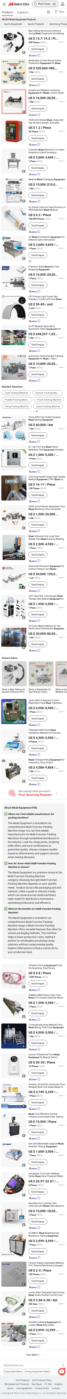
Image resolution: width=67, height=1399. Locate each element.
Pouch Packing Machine (49, 399)
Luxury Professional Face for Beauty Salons (44, 1055)
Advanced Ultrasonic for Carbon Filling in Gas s (46, 567)
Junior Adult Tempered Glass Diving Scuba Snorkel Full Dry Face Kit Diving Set (46, 1293)
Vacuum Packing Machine (48, 392)
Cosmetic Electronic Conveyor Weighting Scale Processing (46, 151)
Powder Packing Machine (17, 399)
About (10, 1388)
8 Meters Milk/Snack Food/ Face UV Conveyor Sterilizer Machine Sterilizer (47, 996)
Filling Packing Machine (17, 406)
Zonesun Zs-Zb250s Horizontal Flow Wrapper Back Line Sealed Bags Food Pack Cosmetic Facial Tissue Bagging (47, 1085)
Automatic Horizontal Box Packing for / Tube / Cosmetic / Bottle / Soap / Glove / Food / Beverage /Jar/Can (45, 357)
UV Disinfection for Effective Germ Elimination (46, 238)
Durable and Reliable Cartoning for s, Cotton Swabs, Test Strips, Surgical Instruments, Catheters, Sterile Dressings (46, 91)
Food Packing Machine (16, 392)
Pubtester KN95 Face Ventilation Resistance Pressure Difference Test (44, 731)
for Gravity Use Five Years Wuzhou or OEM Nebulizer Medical (47, 208)
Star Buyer (37, 1384)
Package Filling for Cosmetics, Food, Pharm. (46, 761)
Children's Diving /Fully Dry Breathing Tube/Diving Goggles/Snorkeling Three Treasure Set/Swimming (46, 966)
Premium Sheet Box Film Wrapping (43, 268)
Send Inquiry (37, 49)
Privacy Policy (42, 1388)
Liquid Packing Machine (48, 406)
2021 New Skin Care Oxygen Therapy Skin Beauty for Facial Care (46, 597)
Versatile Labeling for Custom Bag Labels (44, 1323)
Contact (56, 1388)
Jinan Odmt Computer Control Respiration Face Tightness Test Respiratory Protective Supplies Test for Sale (46, 701)
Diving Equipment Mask (37, 1371)
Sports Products (36, 23)
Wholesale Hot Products (16, 1384)
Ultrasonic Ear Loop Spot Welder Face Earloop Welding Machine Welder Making (46, 537)
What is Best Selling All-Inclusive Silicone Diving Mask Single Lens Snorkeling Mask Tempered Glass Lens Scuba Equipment (14, 690)
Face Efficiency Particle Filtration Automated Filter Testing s (45, 1115)
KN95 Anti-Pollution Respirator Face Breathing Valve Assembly (46, 507)
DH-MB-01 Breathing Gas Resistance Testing (43, 1234)
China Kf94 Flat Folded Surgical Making (44, 418)
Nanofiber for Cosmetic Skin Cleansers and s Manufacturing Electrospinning (46, 1204)
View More (32, 1354)
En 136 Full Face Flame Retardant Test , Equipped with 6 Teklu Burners (46, 448)
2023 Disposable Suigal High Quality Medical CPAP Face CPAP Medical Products (46, 478)
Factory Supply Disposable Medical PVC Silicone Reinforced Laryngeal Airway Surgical (46, 1264)
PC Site (48, 1384)
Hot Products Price (41, 1380)
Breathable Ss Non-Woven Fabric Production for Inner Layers (44, 61)
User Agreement (24, 1388)
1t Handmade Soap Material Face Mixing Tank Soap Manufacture (46, 1026)
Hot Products (22, 1380)
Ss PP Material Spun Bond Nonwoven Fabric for (44, 327)
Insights (59, 1384)
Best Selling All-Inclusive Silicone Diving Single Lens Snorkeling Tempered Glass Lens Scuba (46, 32)
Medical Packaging (46, 179)
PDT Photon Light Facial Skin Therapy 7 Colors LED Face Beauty (44, 298)
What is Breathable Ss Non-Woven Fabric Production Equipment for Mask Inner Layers (40, 690)
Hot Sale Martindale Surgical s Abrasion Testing (46, 1145)
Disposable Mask (13, 1371)
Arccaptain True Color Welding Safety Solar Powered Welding (46, 1175)
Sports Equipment (13, 23)
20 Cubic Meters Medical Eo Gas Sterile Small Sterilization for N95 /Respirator (46, 627)
